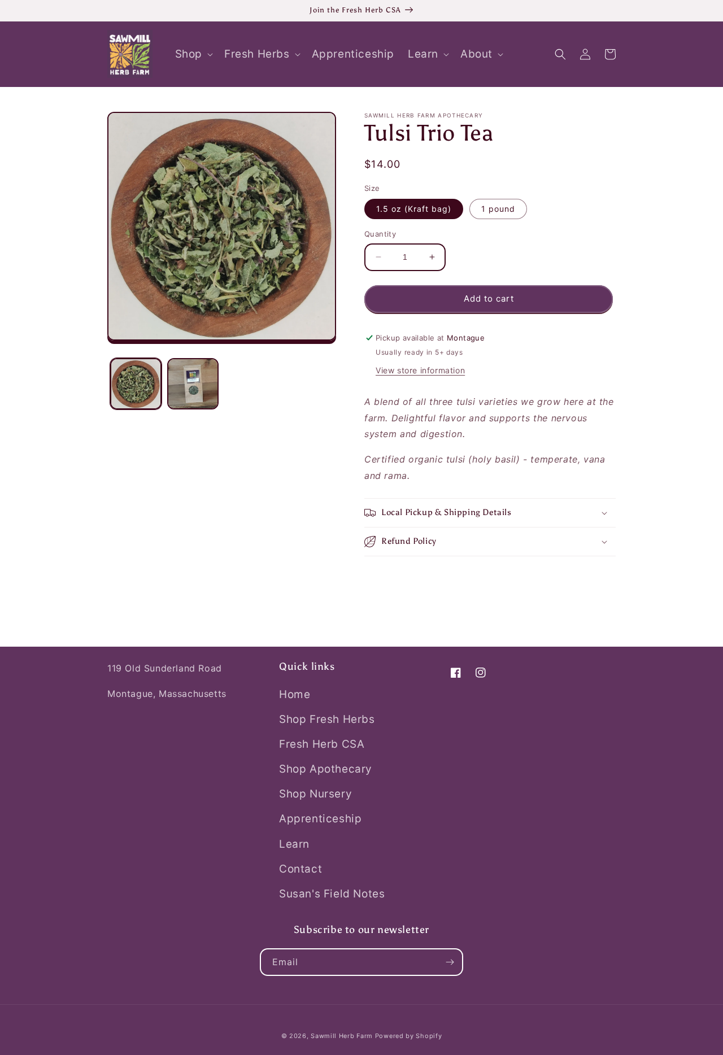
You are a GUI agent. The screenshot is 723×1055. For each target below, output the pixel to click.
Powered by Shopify (408, 1036)
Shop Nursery (315, 793)
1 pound (498, 208)
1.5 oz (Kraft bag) (413, 208)
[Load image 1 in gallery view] (136, 383)
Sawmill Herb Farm (342, 1036)
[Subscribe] (449, 962)
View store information (420, 370)
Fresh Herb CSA (321, 744)
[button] (192, 54)
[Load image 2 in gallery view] (193, 383)
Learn (294, 844)
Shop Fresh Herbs (327, 719)
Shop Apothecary (325, 768)
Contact (300, 868)
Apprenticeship (320, 818)
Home (294, 694)
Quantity (380, 233)
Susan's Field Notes (332, 893)
